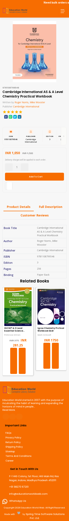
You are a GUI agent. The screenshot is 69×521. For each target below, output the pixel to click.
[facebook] (6, 117)
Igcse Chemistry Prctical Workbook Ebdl (51, 329)
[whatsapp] (10, 117)
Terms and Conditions (18, 456)
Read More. (9, 410)
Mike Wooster (37, 102)
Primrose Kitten (12, 335)
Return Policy (13, 442)
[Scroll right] (63, 136)
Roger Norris (21, 102)
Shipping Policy (14, 446)
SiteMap (10, 451)
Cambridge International (26, 106)
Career (10, 460)
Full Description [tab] (50, 207)
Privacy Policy (13, 437)
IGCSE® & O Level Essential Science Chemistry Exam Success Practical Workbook (17, 332)
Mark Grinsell (44, 335)
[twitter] (15, 117)
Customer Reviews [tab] (35, 215)
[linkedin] (19, 117)
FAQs (8, 433)
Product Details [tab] (18, 207)
